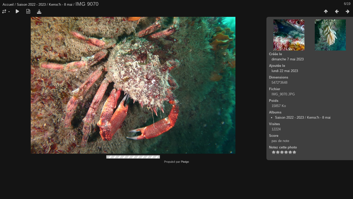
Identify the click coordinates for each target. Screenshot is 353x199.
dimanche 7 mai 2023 (288, 59)
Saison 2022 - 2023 (31, 4)
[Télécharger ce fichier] (39, 11)
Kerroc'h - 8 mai (60, 4)
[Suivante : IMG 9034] (347, 11)
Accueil (8, 4)
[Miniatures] (325, 11)
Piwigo (185, 161)
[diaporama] (17, 11)
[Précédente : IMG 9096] (336, 11)
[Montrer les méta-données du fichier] (28, 11)
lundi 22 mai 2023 (285, 71)
